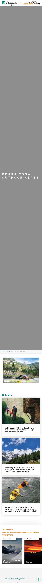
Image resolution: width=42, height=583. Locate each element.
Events (8, 351)
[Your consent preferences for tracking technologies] (38, 579)
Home (3, 351)
